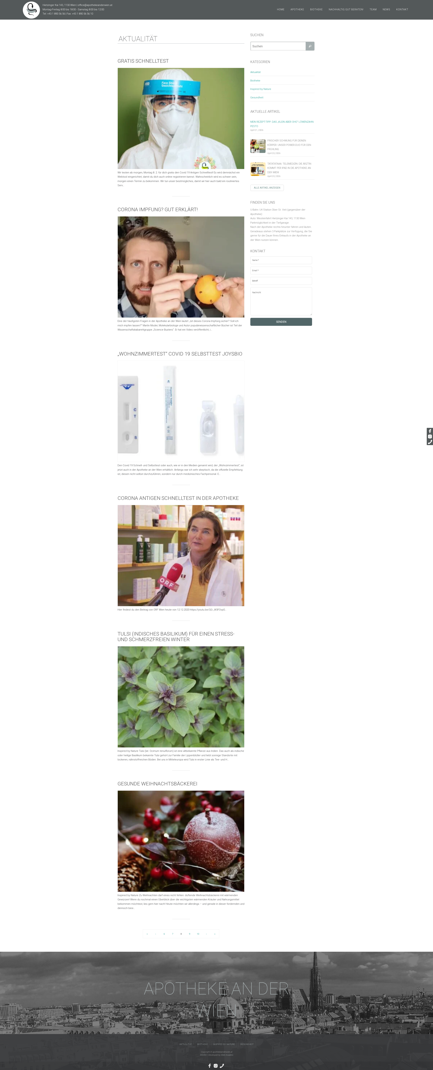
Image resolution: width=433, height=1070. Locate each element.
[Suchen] (310, 46)
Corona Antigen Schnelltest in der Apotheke (178, 498)
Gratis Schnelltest (143, 61)
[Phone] (429, 442)
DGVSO (203, 1055)
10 (198, 933)
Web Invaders (227, 1055)
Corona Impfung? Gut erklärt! (158, 209)
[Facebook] (429, 431)
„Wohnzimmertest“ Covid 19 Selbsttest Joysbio (180, 354)
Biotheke (255, 80)
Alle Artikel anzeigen (267, 187)
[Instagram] (429, 436)
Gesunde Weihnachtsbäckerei (157, 784)
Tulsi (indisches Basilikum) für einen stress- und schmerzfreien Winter (176, 636)
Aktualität (255, 72)
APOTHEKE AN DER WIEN (216, 999)
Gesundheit (256, 97)
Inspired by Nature (260, 89)
